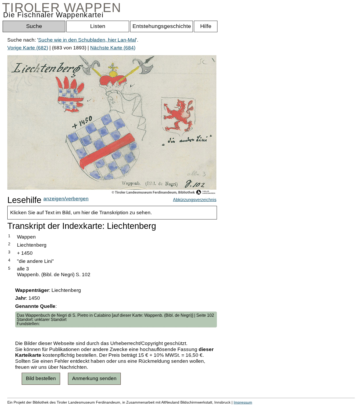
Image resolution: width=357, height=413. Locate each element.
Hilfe (254, 408)
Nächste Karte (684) (112, 47)
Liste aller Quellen (184, 408)
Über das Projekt (226, 408)
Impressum (243, 402)
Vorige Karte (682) (27, 47)
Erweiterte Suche (26, 408)
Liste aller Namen (140, 408)
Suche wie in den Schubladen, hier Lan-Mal (87, 40)
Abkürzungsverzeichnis (194, 199)
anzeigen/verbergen (66, 198)
